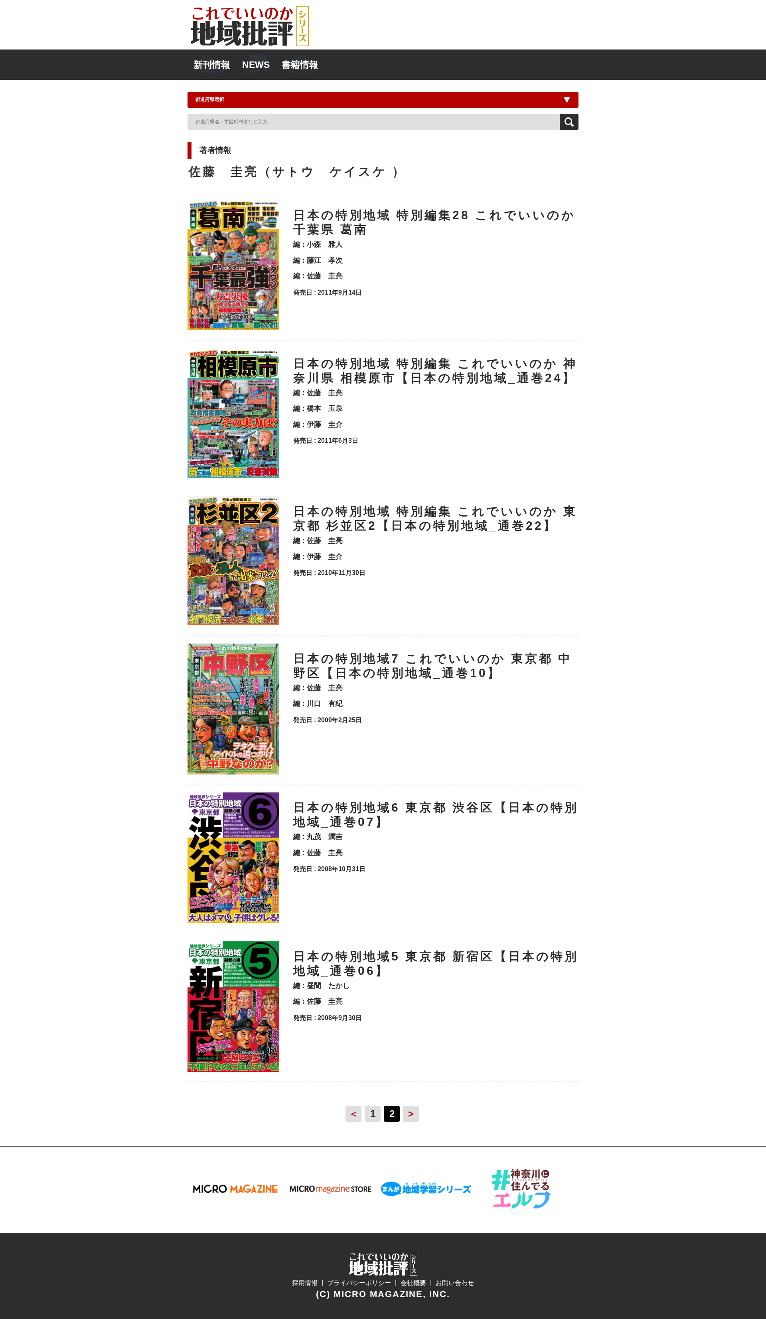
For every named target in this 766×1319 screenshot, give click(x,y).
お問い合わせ (455, 1282)
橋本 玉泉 (325, 408)
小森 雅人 (325, 244)
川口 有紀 (325, 703)
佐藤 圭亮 (325, 276)
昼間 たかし (328, 986)
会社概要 (413, 1282)
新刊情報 (211, 64)
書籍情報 (300, 64)
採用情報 (305, 1282)
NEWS (256, 64)
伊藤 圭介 (325, 424)
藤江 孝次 (325, 260)
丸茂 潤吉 (325, 837)
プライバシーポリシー (359, 1282)
